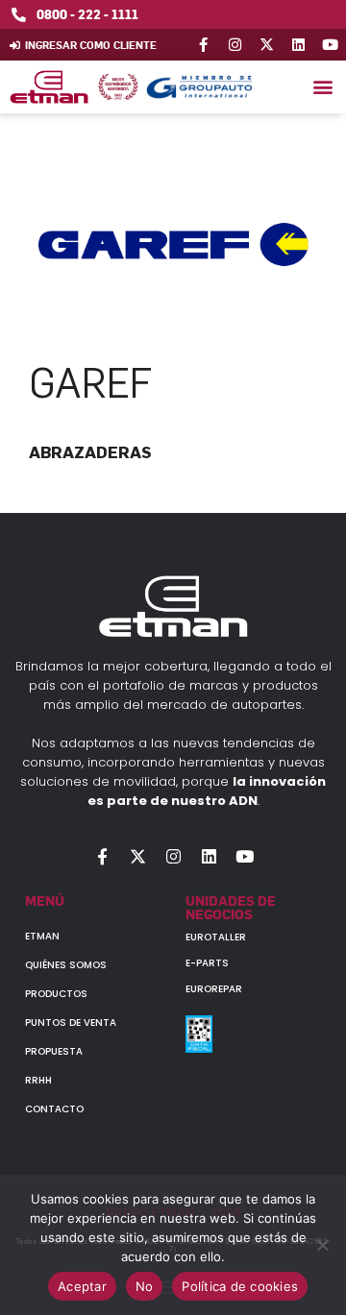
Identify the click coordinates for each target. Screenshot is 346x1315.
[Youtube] (330, 45)
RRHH (38, 1080)
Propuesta (54, 1051)
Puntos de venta (70, 1022)
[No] (322, 1244)
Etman (42, 936)
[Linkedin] (298, 45)
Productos (56, 993)
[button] (322, 87)
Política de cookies (240, 1286)
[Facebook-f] (203, 45)
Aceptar (82, 1286)
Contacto (54, 1109)
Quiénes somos (66, 965)
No (145, 1286)
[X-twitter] (267, 45)
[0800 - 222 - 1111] (19, 15)
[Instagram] (235, 45)
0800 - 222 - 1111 (87, 14)
